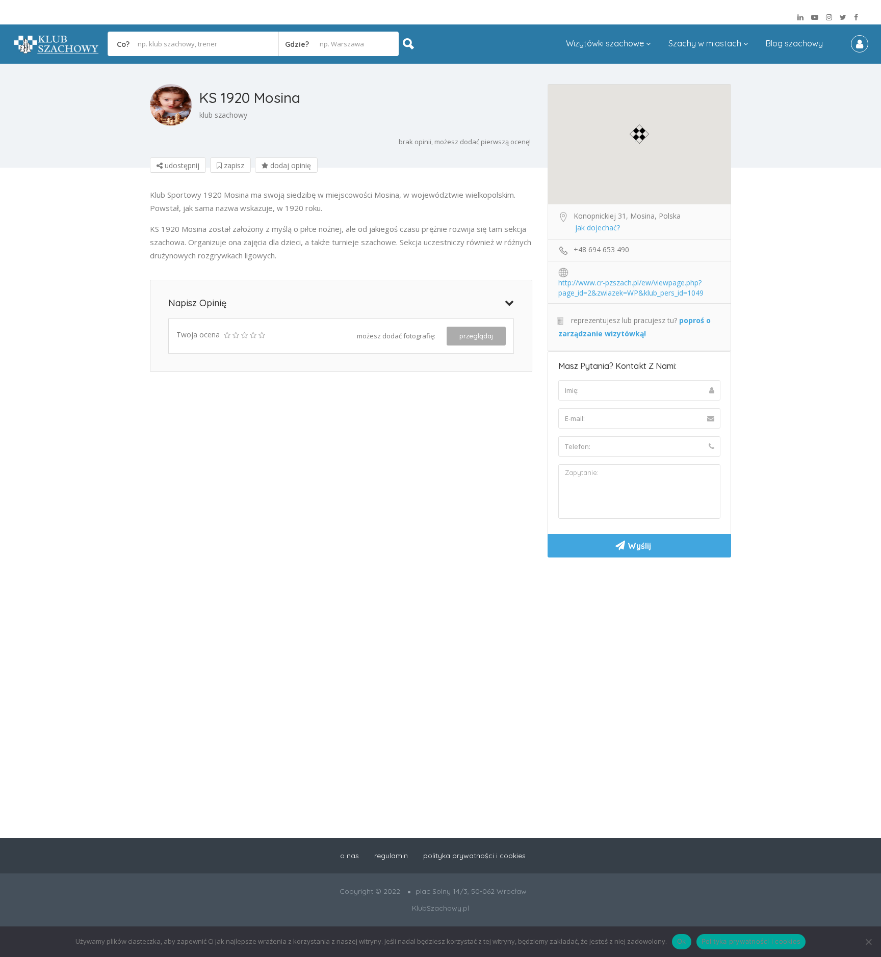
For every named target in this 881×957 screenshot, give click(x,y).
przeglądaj (476, 336)
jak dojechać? (597, 227)
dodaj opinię (289, 165)
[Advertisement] (639, 641)
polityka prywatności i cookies (474, 855)
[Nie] (868, 942)
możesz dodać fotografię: (396, 335)
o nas (349, 855)
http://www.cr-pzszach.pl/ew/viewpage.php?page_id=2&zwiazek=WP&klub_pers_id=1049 (631, 283)
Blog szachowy (794, 43)
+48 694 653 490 (601, 249)
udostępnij (181, 165)
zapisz (233, 165)
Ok (681, 941)
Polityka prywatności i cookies (751, 941)
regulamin (391, 855)
